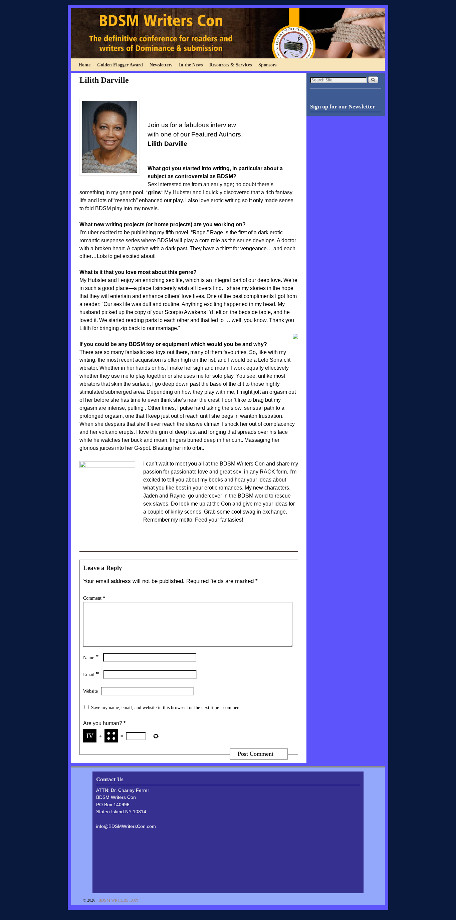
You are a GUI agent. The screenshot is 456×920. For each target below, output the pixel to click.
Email (91, 674)
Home (84, 64)
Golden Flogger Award (120, 64)
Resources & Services (230, 64)
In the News (191, 64)
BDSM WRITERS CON (118, 900)
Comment (94, 598)
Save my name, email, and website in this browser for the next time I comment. (166, 707)
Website (90, 691)
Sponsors (267, 64)
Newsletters (161, 64)
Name (91, 657)
